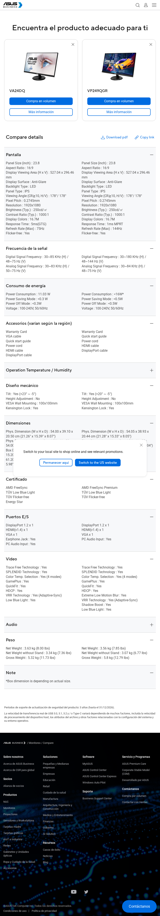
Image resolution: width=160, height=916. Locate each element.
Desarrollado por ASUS (135, 780)
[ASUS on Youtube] (73, 892)
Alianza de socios (13, 785)
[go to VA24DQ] (41, 67)
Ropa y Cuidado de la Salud (19, 861)
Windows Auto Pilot (93, 782)
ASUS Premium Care (134, 763)
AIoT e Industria (12, 839)
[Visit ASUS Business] (15, 743)
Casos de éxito (51, 849)
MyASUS (87, 763)
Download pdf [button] (117, 137)
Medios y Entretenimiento (58, 815)
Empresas (49, 773)
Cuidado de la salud (54, 792)
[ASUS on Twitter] (86, 892)
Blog (45, 862)
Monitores (9, 808)
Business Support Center (97, 798)
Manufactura (50, 798)
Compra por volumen (134, 795)
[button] (137, 5)
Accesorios (10, 868)
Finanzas (48, 821)
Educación (49, 780)
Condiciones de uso (14, 910)
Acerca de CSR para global (18, 770)
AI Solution (49, 833)
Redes (7, 845)
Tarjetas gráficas (13, 833)
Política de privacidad (44, 910)
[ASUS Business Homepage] (12, 5)
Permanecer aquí (56, 462)
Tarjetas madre (12, 826)
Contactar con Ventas (135, 802)
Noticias (48, 856)
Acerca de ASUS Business (18, 763)
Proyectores (10, 814)
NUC (6, 801)
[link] (41, 112)
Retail (46, 786)
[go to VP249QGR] (119, 67)
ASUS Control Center (94, 770)
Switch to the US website (98, 462)
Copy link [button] (147, 137)
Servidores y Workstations (18, 820)
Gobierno (48, 827)
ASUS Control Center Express (99, 776)
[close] (141, 445)
